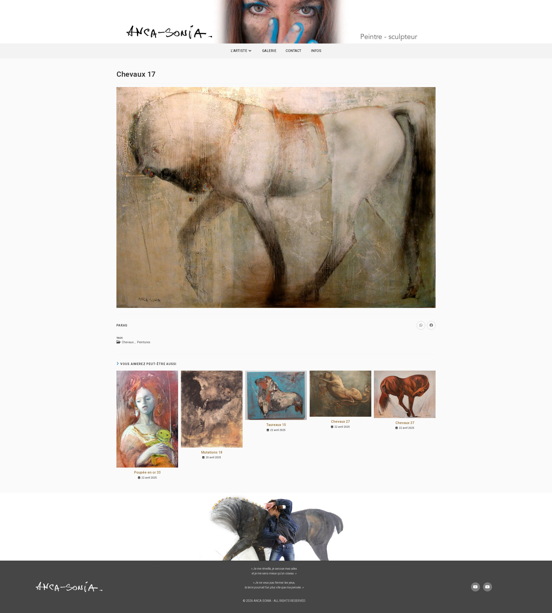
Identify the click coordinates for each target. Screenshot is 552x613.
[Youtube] (475, 586)
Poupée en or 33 (147, 472)
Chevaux (128, 342)
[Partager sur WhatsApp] (421, 325)
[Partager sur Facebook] (431, 325)
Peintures (143, 342)
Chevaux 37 (404, 423)
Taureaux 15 (276, 425)
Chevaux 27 (340, 422)
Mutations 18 (211, 452)
